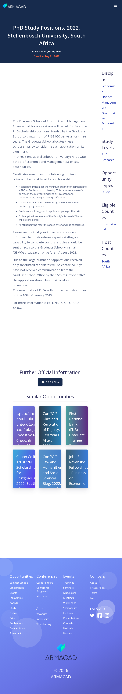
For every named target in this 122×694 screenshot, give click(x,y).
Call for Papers (44, 582)
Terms (93, 592)
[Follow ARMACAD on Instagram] (107, 615)
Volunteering (43, 624)
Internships (42, 619)
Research (108, 160)
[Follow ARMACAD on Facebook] (100, 615)
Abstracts (41, 596)
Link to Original (50, 382)
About (93, 582)
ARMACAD (61, 676)
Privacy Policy (97, 587)
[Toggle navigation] (115, 7)
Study (106, 192)
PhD (104, 154)
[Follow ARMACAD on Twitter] (92, 615)
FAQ (92, 598)
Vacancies (41, 614)
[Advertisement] (50, 91)
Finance (107, 97)
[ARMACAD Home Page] (14, 5)
